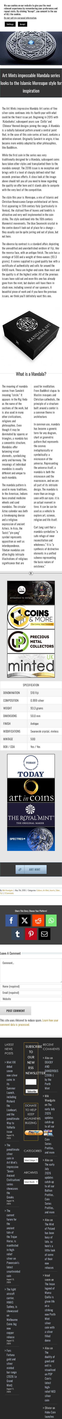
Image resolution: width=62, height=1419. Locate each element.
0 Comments (9, 893)
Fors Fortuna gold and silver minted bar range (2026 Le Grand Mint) (12, 1367)
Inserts (52, 890)
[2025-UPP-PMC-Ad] (31, 631)
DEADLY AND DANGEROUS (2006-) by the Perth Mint (51, 1075)
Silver (58, 890)
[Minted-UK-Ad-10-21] (31, 656)
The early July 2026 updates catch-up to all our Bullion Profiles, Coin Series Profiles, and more (50, 1128)
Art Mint (46, 890)
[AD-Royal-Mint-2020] (31, 805)
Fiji (1, 893)
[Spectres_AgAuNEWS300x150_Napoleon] (31, 829)
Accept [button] (22, 24)
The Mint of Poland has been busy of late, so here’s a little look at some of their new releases (50, 1246)
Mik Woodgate (7, 890)
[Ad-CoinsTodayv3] (31, 756)
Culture (39, 890)
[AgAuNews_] (31, 583)
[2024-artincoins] (31, 780)
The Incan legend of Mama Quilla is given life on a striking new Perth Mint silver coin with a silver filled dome (50, 1312)
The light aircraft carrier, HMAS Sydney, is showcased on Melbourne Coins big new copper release (12, 1313)
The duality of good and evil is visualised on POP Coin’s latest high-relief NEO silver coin (50, 1376)
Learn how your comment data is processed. (29, 1022)
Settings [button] (10, 24)
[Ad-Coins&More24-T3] (31, 607)
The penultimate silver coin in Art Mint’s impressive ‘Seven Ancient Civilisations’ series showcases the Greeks (12, 1171)
